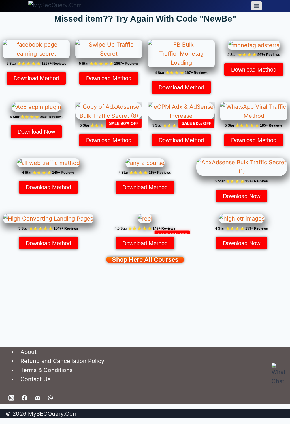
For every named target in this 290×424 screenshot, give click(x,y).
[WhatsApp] (50, 398)
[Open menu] (256, 5)
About (28, 352)
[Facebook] (24, 398)
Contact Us (35, 379)
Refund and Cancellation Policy (62, 361)
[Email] (37, 398)
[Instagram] (11, 398)
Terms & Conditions (46, 370)
